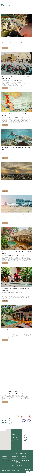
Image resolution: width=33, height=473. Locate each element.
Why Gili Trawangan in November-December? (12, 181)
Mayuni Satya (13, 80)
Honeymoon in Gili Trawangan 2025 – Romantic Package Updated (16, 391)
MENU (30, 472)
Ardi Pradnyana (13, 255)
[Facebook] (23, 460)
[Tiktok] (29, 460)
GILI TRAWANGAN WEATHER (5, 461)
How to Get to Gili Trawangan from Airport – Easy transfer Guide (16, 214)
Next (18, 406)
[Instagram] (25, 460)
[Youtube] (27, 460)
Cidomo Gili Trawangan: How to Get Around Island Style (14, 39)
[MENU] (29, 471)
